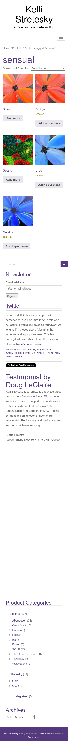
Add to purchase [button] (49, 123)
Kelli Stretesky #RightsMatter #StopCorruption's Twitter (28, 351)
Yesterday (11, 349)
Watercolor (19, 663)
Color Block (19, 625)
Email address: (15, 282)
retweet (9, 355)
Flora (15, 635)
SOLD (16, 649)
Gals (15, 681)
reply (57, 352)
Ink (14, 639)
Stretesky (16, 674)
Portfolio (17, 48)
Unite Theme (45, 733)
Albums (15, 614)
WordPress (33, 737)
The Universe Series (25, 654)
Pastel (16, 644)
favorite (18, 355)
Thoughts (18, 659)
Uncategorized (19, 696)
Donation (17, 630)
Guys (15, 686)
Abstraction (19, 620)
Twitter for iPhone (44, 352)
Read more (13, 118)
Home (6, 48)
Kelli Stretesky (34, 13)
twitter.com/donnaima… (30, 344)
